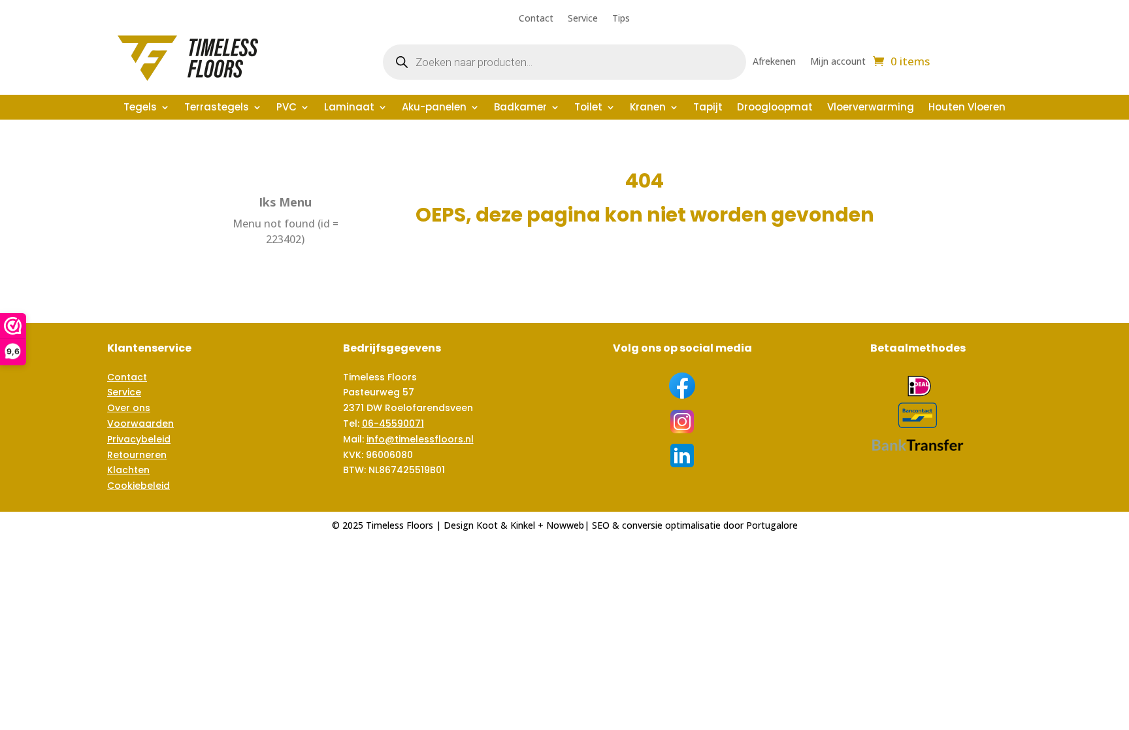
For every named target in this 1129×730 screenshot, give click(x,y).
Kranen (648, 108)
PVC (286, 108)
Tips (621, 19)
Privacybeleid (139, 439)
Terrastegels (216, 108)
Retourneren (137, 454)
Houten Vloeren (967, 108)
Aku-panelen (434, 108)
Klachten (128, 469)
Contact (536, 19)
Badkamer (520, 108)
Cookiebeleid (138, 485)
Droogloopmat (775, 108)
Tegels (140, 108)
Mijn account (838, 62)
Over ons (128, 407)
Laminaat (349, 108)
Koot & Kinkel (505, 525)
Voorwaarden (140, 423)
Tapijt (708, 108)
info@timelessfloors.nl (420, 439)
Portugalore (772, 525)
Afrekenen (774, 62)
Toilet (588, 108)
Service (583, 19)
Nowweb (565, 525)
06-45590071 (393, 423)
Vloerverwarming (870, 108)
